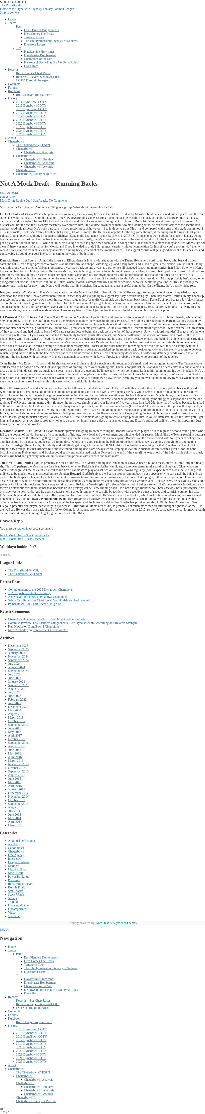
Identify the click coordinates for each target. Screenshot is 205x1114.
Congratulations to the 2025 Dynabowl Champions (40, 589)
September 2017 (18, 724)
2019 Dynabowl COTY (31, 116)
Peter (19, 26)
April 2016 (15, 757)
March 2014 (15, 825)
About (12, 138)
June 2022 (14, 696)
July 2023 (14, 674)
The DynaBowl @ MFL (23, 570)
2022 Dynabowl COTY (31, 123)
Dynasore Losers (34, 44)
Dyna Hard (31, 66)
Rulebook (14, 91)
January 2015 (16, 789)
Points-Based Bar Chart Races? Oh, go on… (36, 604)
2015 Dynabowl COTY (31, 105)
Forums (13, 87)
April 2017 (15, 735)
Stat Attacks (40, 200)
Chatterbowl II (25, 155)
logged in (22, 528)
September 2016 (18, 742)
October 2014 (16, 800)
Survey (12, 898)
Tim (18, 48)
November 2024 (18, 656)
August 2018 (16, 714)
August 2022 (16, 688)
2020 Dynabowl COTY (31, 120)
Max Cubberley (18, 630)
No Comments (58, 200)
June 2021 (14, 703)
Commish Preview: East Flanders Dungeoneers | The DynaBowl (49, 623)
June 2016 (14, 750)
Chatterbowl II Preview (39, 159)
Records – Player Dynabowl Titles (37, 76)
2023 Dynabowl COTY (31, 127)
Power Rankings (18, 876)
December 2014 (18, 793)
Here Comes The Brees (39, 33)
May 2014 (14, 818)
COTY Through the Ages (32, 80)
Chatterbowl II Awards (38, 166)
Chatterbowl (16, 141)
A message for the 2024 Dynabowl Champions (37, 596)
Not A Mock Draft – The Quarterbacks (24, 535)
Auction (13, 844)
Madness (13, 865)
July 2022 (14, 692)
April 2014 (15, 821)
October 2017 (16, 721)
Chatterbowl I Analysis (38, 152)
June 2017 (14, 728)
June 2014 (14, 814)
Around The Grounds (21, 840)
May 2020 (14, 710)
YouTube (14, 916)
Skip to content (9, 12)
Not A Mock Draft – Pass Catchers (22, 539)
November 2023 (18, 670)
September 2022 (18, 685)
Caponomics (16, 848)
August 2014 (16, 807)
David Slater (8, 197)
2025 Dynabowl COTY (31, 134)
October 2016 (16, 739)
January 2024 (16, 667)
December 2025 (18, 645)
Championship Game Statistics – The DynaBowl (39, 619)
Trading (13, 901)
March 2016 (15, 760)
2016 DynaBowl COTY (31, 109)
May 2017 (14, 732)
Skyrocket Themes (125, 923)
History (12, 98)
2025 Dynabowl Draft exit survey (29, 593)
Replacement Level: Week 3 (50, 630)
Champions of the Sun (38, 58)
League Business (18, 862)
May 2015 (14, 782)
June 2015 (14, 778)
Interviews (14, 858)
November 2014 (18, 796)
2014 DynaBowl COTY (31, 102)
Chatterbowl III (25, 170)
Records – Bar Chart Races (33, 73)
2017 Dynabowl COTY (31, 112)
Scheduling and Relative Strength (115, 623)
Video (12, 912)
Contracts (14, 84)
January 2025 (16, 653)
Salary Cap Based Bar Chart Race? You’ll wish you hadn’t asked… (50, 600)
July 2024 (14, 663)
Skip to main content (13, 1)
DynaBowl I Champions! (44, 626)
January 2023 (16, 681)
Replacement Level (20, 883)
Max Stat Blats (17, 869)
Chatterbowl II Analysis (39, 163)
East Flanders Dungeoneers (41, 30)
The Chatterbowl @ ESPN (33, 145)
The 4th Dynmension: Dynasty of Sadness (50, 41)
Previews (14, 880)
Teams (12, 23)
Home (12, 19)
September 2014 (18, 803)
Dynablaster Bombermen (40, 55)
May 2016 (14, 753)
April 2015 (15, 785)
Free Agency (16, 855)
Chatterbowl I (24, 148)
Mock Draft (7, 200)
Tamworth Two (34, 37)
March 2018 (15, 717)
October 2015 (16, 767)
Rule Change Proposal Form (34, 94)
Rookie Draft (24, 200)
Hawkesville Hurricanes (39, 51)
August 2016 (16, 746)
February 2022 (17, 699)
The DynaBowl (37, 7)
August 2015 (16, 775)
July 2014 (14, 811)
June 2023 (14, 678)
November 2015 (18, 764)
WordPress (102, 923)
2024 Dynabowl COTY (31, 130)
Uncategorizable (18, 905)
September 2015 (18, 771)
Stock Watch (16, 894)
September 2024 (18, 660)
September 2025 (18, 649)
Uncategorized (17, 909)
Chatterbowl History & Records (36, 173)
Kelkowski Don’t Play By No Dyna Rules (51, 62)
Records (13, 69)
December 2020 (18, 706)
